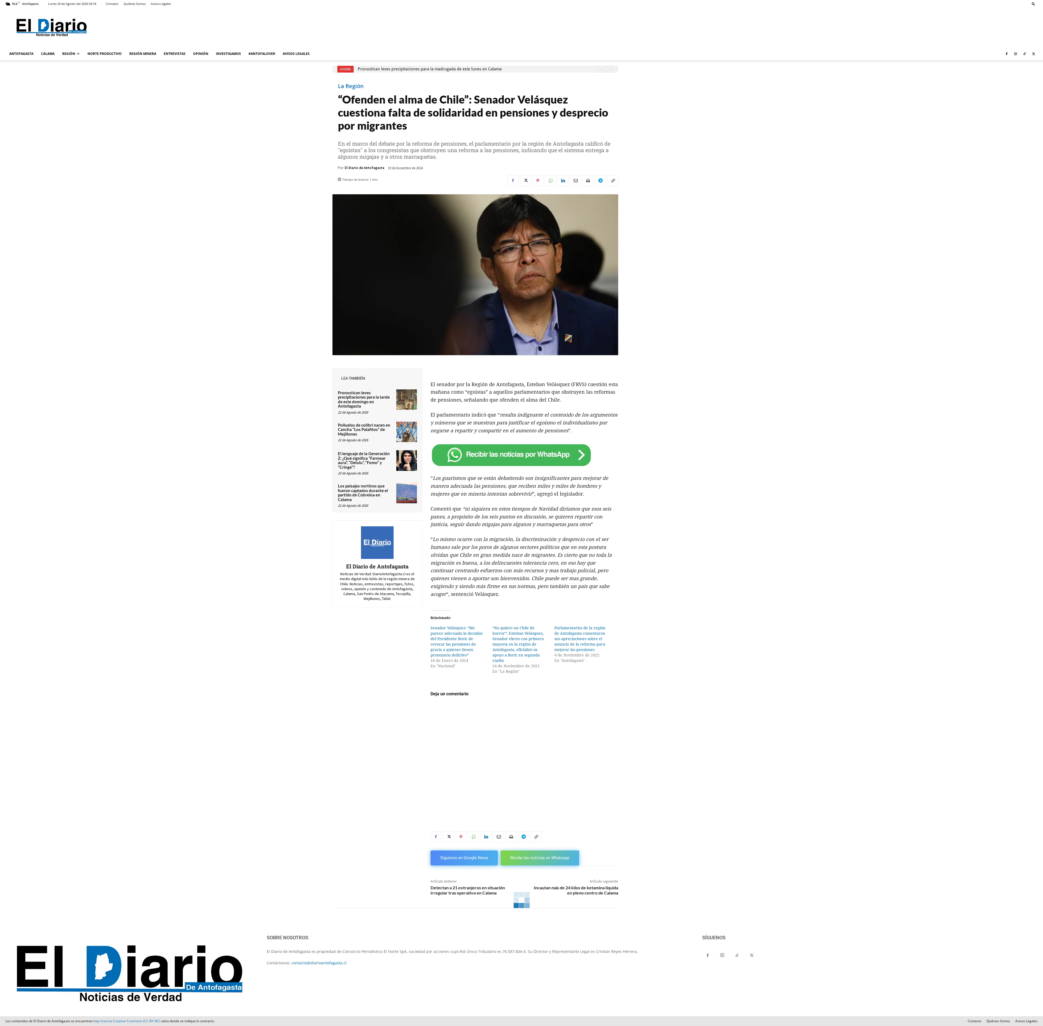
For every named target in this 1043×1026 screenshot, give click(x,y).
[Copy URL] (612, 180)
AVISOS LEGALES (296, 53)
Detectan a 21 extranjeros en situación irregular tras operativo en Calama (468, 890)
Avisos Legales (161, 4)
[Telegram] (600, 180)
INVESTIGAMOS (228, 53)
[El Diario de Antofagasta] (377, 542)
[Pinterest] (537, 180)
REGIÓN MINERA (142, 53)
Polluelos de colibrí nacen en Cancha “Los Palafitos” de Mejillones (364, 429)
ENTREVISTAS (175, 53)
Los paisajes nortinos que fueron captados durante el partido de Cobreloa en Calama (363, 492)
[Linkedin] (562, 180)
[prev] (601, 69)
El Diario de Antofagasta (364, 167)
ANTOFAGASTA (21, 53)
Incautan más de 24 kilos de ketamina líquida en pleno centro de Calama (576, 890)
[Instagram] (1015, 53)
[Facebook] (1007, 53)
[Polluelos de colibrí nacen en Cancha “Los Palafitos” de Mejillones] (406, 432)
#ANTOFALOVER (262, 53)
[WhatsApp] (550, 180)
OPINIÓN (200, 53)
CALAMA (48, 53)
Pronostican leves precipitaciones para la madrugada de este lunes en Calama (430, 69)
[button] (1033, 4)
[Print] (587, 180)
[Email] (575, 180)
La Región (351, 86)
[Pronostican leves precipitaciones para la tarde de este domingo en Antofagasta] (406, 399)
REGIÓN (68, 53)
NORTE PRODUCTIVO (104, 53)
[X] (1033, 53)
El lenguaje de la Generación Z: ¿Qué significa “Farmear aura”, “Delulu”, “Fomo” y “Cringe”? (364, 460)
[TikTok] (1024, 53)
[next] (610, 69)
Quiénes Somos (135, 4)
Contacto (112, 4)
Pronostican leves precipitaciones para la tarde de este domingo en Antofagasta (364, 399)
